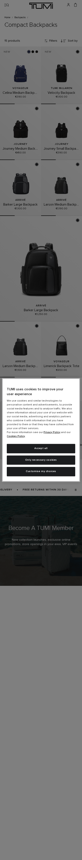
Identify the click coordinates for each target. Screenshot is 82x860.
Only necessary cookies (41, 460)
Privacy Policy (52, 432)
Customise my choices (41, 471)
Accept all (41, 448)
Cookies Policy (16, 436)
